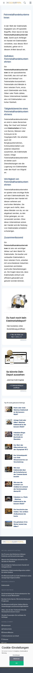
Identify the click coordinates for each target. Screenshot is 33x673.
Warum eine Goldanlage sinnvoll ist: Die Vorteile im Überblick (14, 560)
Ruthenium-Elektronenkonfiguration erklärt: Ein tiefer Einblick (15, 571)
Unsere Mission (8, 632)
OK (16, 663)
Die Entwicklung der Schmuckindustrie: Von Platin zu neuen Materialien (15, 594)
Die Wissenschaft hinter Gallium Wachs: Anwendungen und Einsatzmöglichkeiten (14, 605)
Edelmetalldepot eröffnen (17, 387)
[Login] (30, 2)
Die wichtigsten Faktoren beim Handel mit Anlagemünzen (15, 566)
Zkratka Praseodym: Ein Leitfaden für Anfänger (13, 616)
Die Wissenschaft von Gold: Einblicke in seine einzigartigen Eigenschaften (16, 576)
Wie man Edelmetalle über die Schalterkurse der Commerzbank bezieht (20, 472)
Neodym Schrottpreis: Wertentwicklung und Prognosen (15, 600)
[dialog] (16, 655)
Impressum (7, 625)
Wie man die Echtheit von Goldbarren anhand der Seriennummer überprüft (21, 486)
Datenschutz (7, 629)
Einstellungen (16, 655)
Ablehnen (16, 659)
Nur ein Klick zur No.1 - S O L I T (17, 336)
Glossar (5, 639)
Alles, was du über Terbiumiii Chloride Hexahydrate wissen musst (13, 610)
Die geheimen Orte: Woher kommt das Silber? (21, 524)
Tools (5, 643)
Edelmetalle (5, 585)
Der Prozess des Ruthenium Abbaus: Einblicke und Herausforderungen (13, 555)
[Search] (24, 2)
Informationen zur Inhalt (11, 636)
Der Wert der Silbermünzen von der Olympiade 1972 (21, 447)
